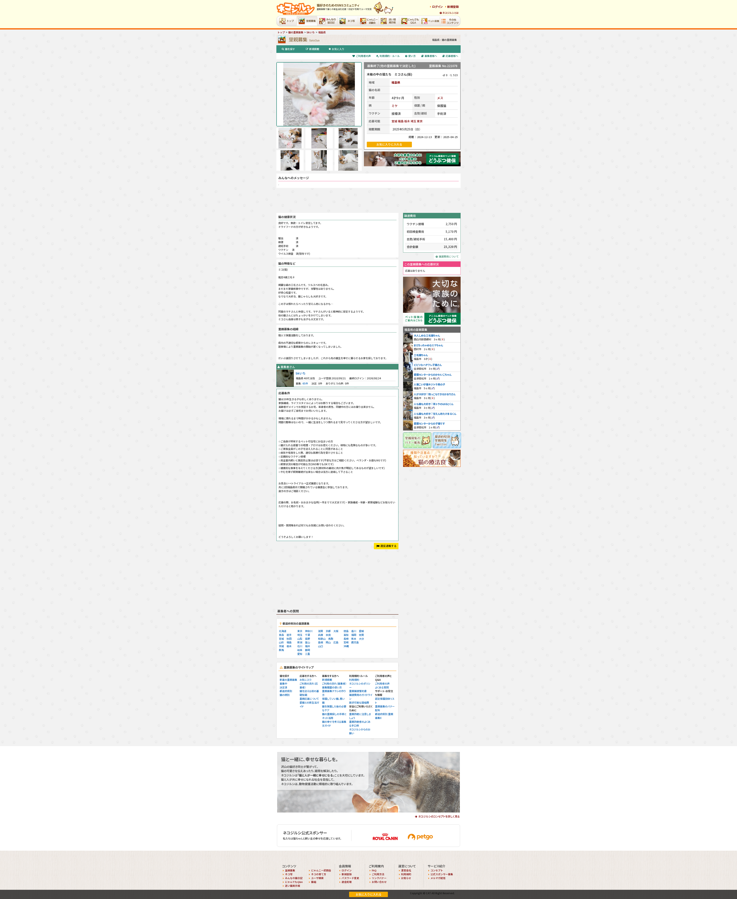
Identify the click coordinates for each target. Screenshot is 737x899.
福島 (401, 121)
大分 (361, 638)
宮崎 (346, 642)
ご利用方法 (378, 874)
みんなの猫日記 (293, 878)
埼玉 (413, 121)
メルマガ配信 (437, 878)
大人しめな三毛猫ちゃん (427, 335)
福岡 (353, 635)
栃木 (407, 121)
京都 (328, 631)
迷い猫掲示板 (292, 885)
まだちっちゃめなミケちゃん (428, 345)
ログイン (437, 7)
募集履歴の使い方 (332, 687)
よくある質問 (382, 687)
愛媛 (361, 631)
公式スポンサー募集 (441, 874)
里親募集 (290, 870)
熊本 (353, 638)
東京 (420, 121)
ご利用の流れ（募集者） (334, 683)
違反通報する (388, 546)
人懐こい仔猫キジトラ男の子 (429, 384)
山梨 (299, 638)
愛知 (299, 654)
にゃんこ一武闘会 (321, 870)
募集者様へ (431, 56)
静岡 (307, 650)
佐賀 (361, 635)
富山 (307, 642)
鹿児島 (355, 642)
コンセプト (436, 870)
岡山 (328, 642)
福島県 (396, 82)
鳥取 (330, 638)
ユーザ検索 (317, 878)
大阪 (335, 631)
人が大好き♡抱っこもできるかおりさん (434, 394)
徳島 (346, 631)
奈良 (328, 635)
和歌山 (322, 638)
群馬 (281, 650)
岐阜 (299, 650)
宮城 (394, 121)
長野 (307, 638)
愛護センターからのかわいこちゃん (432, 374)
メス (440, 97)
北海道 (282, 631)
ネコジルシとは (450, 13)
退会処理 (347, 882)
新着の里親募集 (288, 680)
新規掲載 (314, 49)
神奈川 (308, 631)
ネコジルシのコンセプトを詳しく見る (439, 816)
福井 (307, 646)
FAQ (374, 870)
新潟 (299, 642)
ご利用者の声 (363, 56)
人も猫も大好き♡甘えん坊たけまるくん (435, 414)
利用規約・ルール (390, 56)
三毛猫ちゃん (421, 355)
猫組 (313, 882)
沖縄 (346, 646)
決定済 (283, 687)
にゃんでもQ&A (294, 882)
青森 (281, 635)
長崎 (346, 638)
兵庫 (320, 635)
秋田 (289, 638)
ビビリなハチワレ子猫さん (428, 365)
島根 (320, 642)
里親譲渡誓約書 (358, 691)
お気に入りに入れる (369, 894)
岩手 (289, 635)
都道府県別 (286, 691)
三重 (307, 654)
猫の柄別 (285, 695)
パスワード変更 (350, 878)
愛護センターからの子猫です (429, 423)
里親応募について (309, 699)
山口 (320, 646)
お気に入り (338, 49)
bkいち (301, 373)
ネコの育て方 (318, 874)
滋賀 (320, 631)
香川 (353, 631)
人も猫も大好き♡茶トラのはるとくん (433, 404)
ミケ (395, 105)
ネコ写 (288, 874)
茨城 (281, 646)
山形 (281, 642)
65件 (305, 383)
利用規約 (354, 680)
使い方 (412, 56)
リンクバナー (379, 878)
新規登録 (453, 7)
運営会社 (406, 870)
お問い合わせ (379, 882)
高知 (346, 635)
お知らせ (406, 878)
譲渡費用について (449, 256)
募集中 (283, 683)
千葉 (307, 635)
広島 (335, 642)
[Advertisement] (368, 200)
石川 (299, 646)
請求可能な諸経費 (359, 702)
